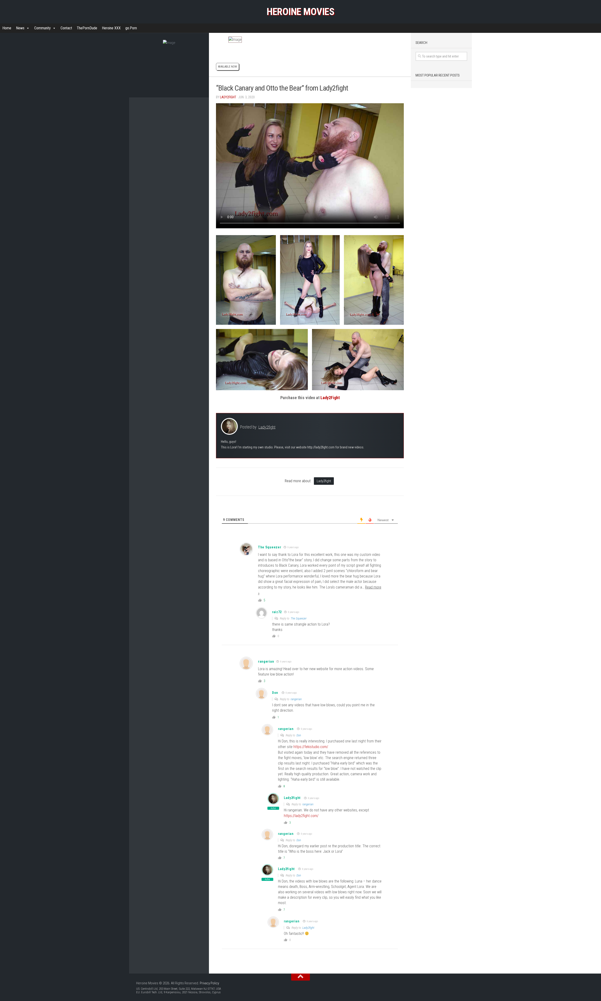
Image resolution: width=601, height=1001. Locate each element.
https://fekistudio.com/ (310, 747)
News (20, 28)
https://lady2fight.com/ (301, 816)
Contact (66, 28)
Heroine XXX (111, 28)
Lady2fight (228, 97)
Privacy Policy (209, 983)
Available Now (227, 66)
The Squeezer (269, 547)
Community (42, 28)
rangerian (266, 661)
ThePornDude (87, 28)
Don (275, 693)
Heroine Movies (300, 11)
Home (6, 28)
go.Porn (131, 28)
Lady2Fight (330, 397)
